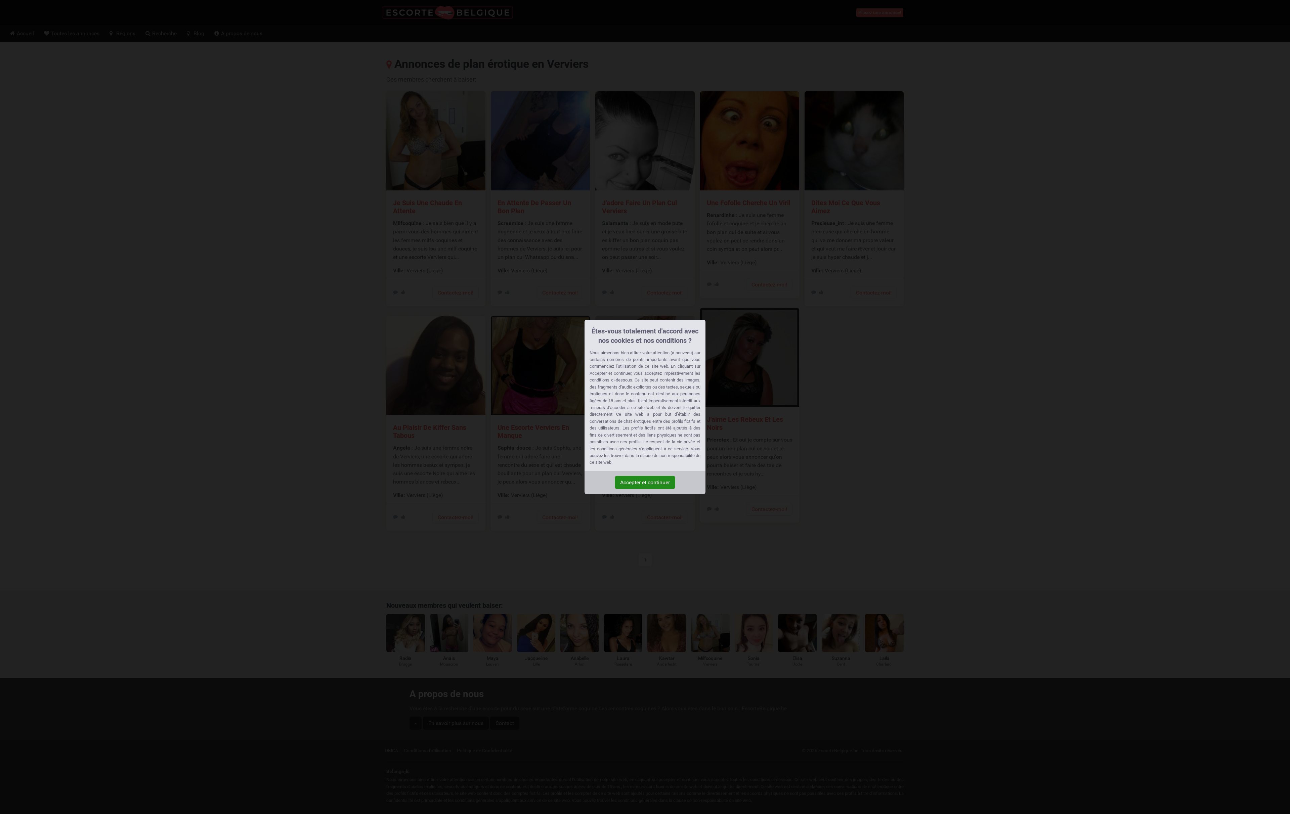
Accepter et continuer (645, 482)
